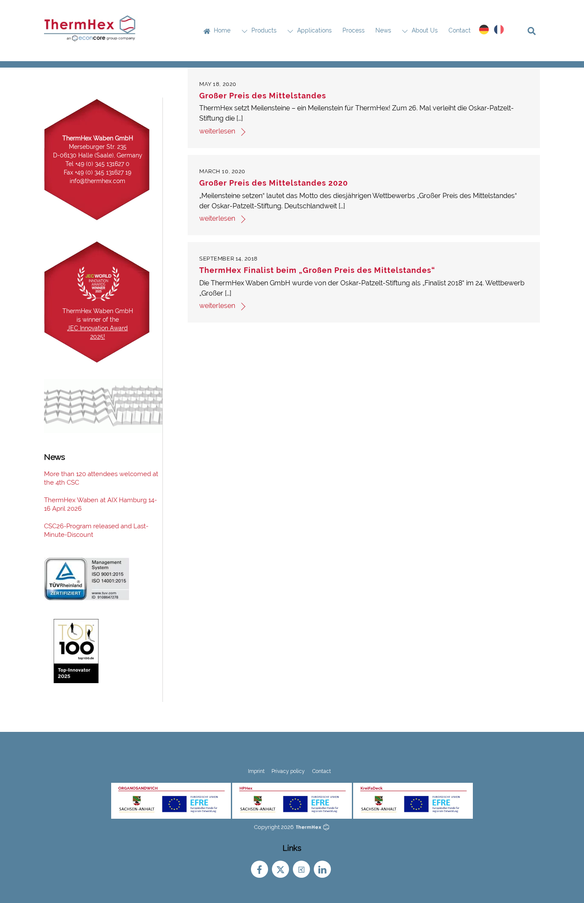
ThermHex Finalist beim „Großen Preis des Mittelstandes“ (317, 270)
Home (221, 30)
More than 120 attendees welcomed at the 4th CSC (101, 478)
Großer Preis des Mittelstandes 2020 (273, 182)
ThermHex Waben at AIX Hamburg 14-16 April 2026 (100, 504)
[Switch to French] (499, 29)
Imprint (256, 771)
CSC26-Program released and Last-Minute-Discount (96, 530)
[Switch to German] (484, 29)
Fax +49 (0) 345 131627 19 (97, 172)
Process (353, 30)
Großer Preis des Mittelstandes (262, 95)
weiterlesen (217, 131)
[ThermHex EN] (91, 39)
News (383, 30)
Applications (313, 30)
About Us (424, 30)
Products (263, 30)
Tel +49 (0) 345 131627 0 (97, 163)
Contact (459, 30)
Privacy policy (288, 771)
